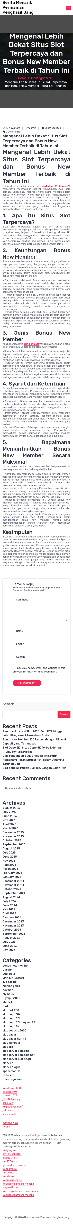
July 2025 (9, 852)
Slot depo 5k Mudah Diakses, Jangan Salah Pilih (34, 768)
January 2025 (12, 877)
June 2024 (10, 905)
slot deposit (9, 1176)
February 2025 (12, 872)
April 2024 (9, 913)
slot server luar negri (17, 1059)
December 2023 (13, 921)
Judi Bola (9, 973)
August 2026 (11, 808)
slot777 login (11, 1067)
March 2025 (10, 868)
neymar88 (9, 990)
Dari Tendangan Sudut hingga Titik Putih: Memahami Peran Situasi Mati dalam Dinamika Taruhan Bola (33, 759)
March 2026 (10, 828)
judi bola (7, 1110)
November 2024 (13, 885)
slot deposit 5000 (14, 1030)
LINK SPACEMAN (13, 977)
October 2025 (12, 840)
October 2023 (12, 929)
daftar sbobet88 (12, 1154)
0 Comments (12, 131)
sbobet (7, 1002)
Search (8, 704)
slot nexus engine (12, 1180)
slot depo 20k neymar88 (19, 1022)
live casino (10, 981)
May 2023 (9, 950)
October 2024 (12, 889)
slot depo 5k (11, 1026)
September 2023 (14, 933)
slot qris (8, 1046)
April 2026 (9, 824)
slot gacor (9, 1034)
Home (22, 78)
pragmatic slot (11, 1187)
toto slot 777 (10, 1095)
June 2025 (10, 856)
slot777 (8, 1063)
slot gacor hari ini (14, 1038)
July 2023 (9, 941)
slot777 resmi (10, 1161)
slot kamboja (11, 1042)
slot (34, 1135)
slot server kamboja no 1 (19, 1054)
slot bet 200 (31, 344)
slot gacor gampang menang (18, 1183)
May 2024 (9, 909)
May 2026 (9, 820)
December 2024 (13, 881)
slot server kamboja (16, 1050)
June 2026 (10, 816)
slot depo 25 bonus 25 (56, 186)
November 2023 (13, 925)
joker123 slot (10, 1157)
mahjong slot (11, 986)
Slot (5, 1006)
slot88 (6, 1126)
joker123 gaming (12, 1099)
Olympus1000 (11, 998)
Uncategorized (40, 78)
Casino (7, 969)
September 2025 (14, 844)
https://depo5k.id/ (13, 1106)
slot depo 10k (11, 1014)
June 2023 (10, 945)
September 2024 (14, 893)
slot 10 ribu (8, 1172)
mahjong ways (10, 1123)
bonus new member (16, 965)
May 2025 (9, 860)
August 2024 (11, 897)
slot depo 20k (12, 1018)
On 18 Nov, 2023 (11, 128)
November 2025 (13, 836)
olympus (8, 994)
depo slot (8, 1103)
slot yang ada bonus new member (21, 1191)
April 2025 (9, 864)
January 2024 (12, 917)
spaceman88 (11, 1071)
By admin (31, 128)
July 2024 (9, 901)
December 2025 (13, 832)
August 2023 (11, 937)
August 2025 (11, 848)
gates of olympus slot (15, 1165)
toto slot (9, 1075)
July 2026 (9, 812)
